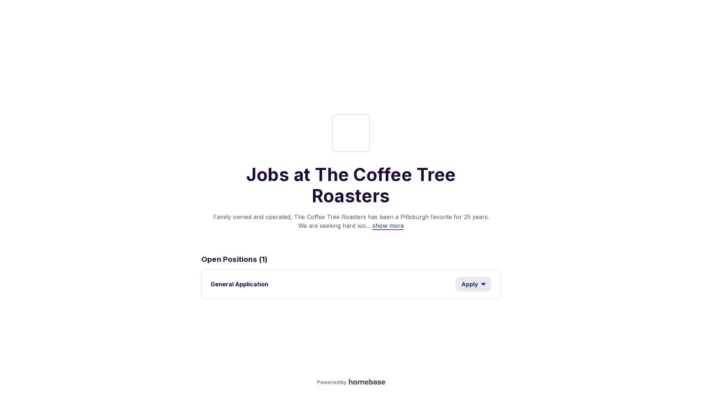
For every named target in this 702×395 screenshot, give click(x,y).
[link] (388, 226)
